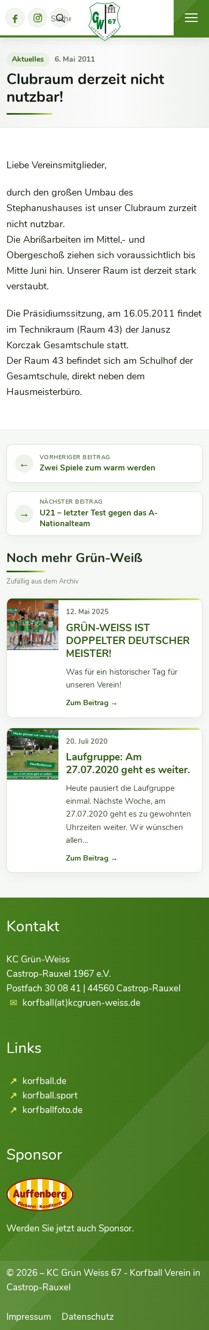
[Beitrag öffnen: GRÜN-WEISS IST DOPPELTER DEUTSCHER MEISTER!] (32, 624)
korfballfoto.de (51, 1110)
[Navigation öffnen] (191, 17)
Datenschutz (88, 1317)
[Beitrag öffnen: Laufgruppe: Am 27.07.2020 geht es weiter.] (32, 754)
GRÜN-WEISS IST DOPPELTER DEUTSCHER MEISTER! (128, 641)
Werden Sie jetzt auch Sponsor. (70, 1228)
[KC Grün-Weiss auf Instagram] (37, 17)
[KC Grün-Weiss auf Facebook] (15, 17)
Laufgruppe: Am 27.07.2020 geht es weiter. (128, 763)
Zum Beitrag (92, 703)
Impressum (28, 1317)
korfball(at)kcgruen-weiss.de (81, 1003)
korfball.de (43, 1081)
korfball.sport (49, 1095)
